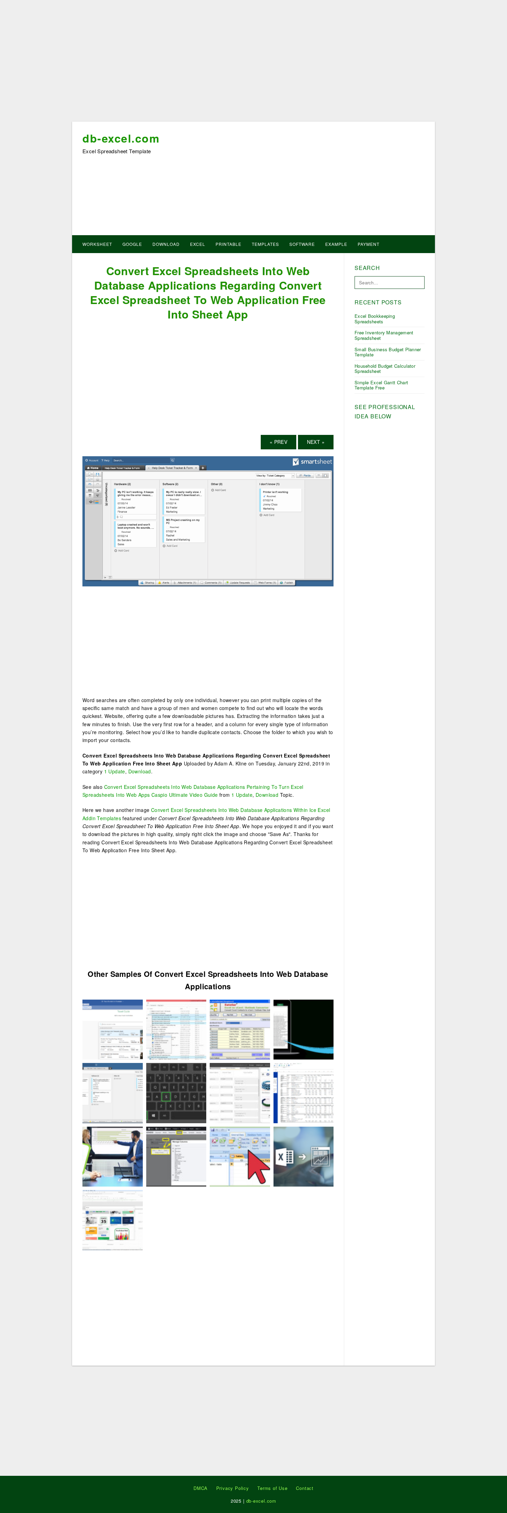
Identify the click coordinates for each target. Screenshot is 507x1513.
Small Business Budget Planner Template (388, 352)
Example (336, 244)
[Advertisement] (253, 63)
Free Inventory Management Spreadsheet (384, 335)
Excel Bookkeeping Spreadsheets (375, 319)
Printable (228, 244)
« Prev (278, 441)
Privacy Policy (232, 1488)
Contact (305, 1488)
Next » (316, 441)
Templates (265, 244)
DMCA (200, 1488)
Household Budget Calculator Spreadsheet (385, 369)
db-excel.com (120, 138)
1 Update (114, 771)
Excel (197, 244)
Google (132, 244)
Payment (368, 244)
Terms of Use (272, 1488)
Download (166, 244)
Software (302, 244)
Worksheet (97, 244)
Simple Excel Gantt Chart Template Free (381, 385)
